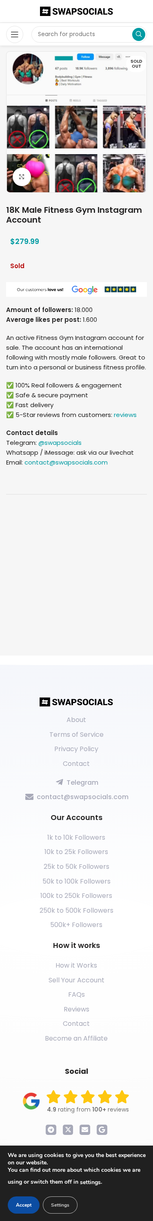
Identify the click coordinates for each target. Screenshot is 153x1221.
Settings (60, 1205)
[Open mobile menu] (14, 34)
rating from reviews (88, 1109)
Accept (23, 1205)
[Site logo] (76, 11)
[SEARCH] (138, 34)
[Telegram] (51, 1130)
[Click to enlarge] (22, 177)
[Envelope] (85, 1130)
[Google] (102, 1130)
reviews (125, 414)
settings (90, 1182)
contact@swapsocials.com (66, 462)
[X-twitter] (68, 1130)
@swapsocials (60, 442)
